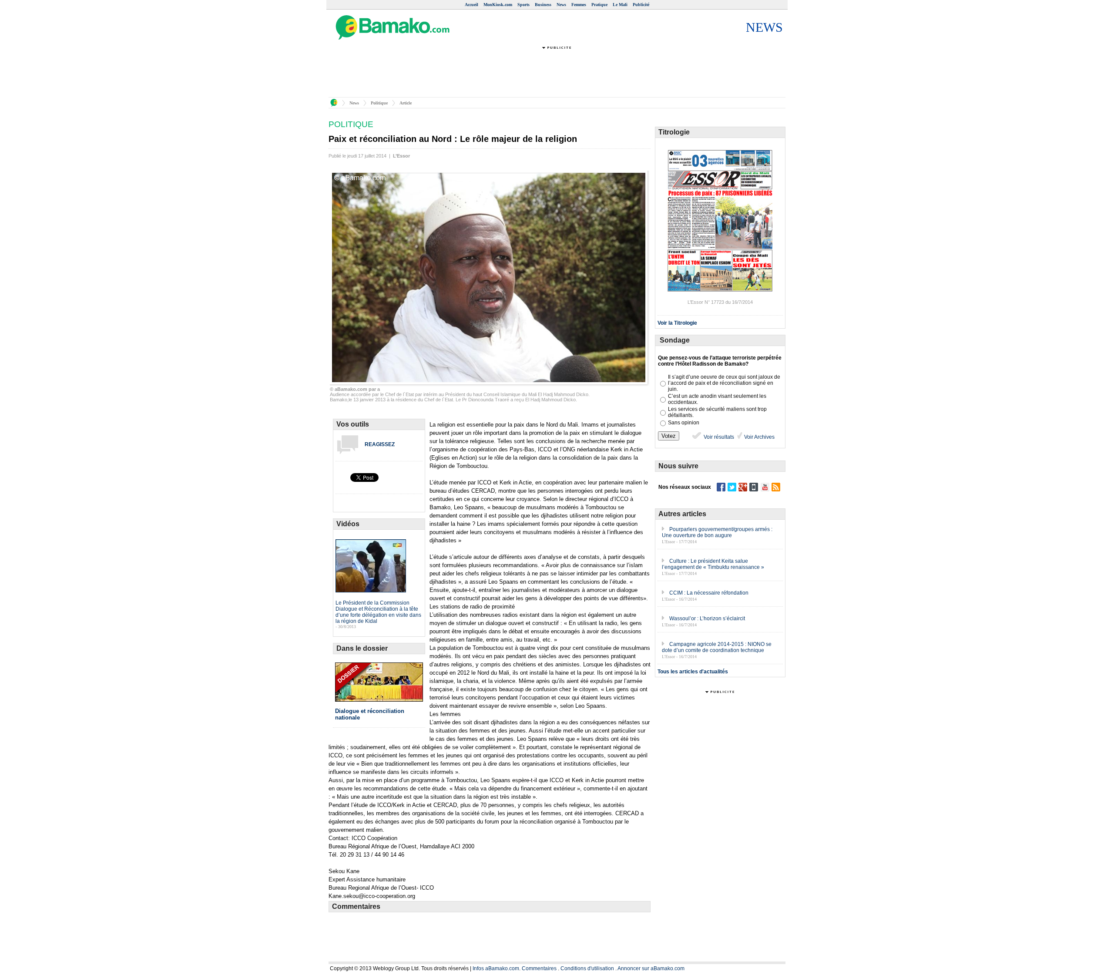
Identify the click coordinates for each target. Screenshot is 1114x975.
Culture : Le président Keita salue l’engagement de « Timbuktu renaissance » (713, 564)
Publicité (641, 4)
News (561, 4)
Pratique (599, 4)
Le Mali (620, 4)
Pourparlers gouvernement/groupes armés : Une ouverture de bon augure (717, 532)
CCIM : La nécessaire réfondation (708, 593)
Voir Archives (759, 437)
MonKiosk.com (497, 4)
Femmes (578, 4)
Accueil (471, 4)
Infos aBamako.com (496, 968)
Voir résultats (718, 437)
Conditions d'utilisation (587, 968)
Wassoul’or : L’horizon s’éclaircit (707, 618)
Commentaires (539, 968)
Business (543, 4)
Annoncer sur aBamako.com (651, 968)
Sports (523, 4)
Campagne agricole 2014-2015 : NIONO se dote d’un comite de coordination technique (717, 647)
